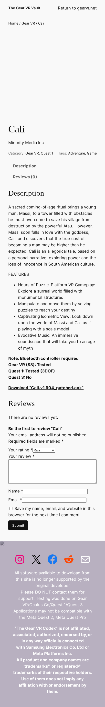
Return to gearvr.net (77, 8)
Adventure (76, 153)
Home (13, 23)
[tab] (52, 166)
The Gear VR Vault (24, 8)
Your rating (20, 450)
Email (15, 499)
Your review (21, 456)
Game (92, 153)
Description (24, 166)
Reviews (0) (25, 176)
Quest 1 (47, 153)
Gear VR (28, 23)
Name (15, 491)
